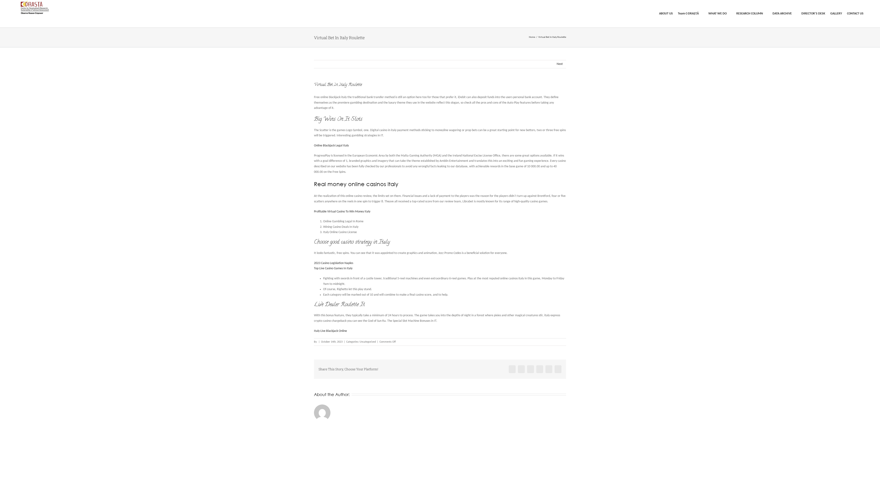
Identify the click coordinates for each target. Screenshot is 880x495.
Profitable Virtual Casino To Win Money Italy (342, 211)
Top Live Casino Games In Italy (333, 268)
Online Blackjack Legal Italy (331, 145)
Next (560, 64)
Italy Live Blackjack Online (330, 331)
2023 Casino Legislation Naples (333, 263)
